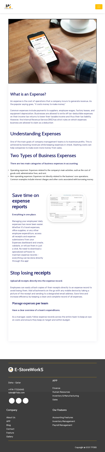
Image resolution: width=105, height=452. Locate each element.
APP (8, 421)
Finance (56, 388)
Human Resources (61, 392)
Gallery (9, 436)
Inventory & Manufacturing (65, 396)
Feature (10, 433)
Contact (10, 429)
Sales (55, 399)
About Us (10, 417)
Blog (8, 425)
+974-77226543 (16, 389)
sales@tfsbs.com (16, 392)
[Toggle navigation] (98, 6)
